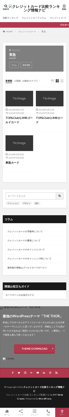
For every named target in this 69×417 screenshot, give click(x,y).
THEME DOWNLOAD (34, 348)
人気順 (17, 80)
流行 (37, 203)
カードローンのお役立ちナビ (20, 295)
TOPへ (62, 414)
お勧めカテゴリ (30, 80)
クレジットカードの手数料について (25, 231)
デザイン (26, 203)
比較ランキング (10, 17)
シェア (21, 414)
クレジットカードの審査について (23, 240)
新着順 (9, 80)
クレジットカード (27, 31)
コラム (14, 65)
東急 (43, 31)
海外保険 (26, 65)
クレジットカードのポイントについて (26, 249)
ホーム (7, 414)
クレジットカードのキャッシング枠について (29, 258)
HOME (9, 31)
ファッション (12, 203)
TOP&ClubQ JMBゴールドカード (19, 120)
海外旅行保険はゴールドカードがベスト (27, 267)
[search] (59, 196)
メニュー (34, 414)
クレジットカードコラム (34, 17)
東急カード (12, 162)
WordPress (45, 398)
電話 (48, 414)
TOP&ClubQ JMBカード (49, 120)
